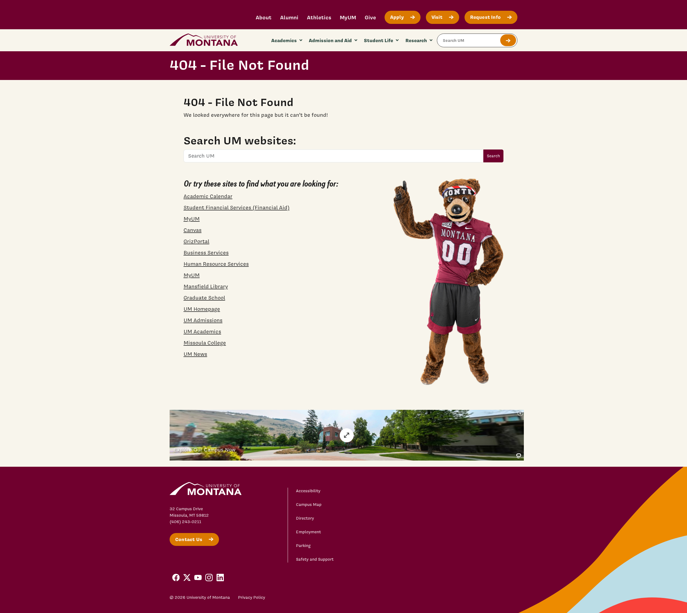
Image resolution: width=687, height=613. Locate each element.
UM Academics (202, 331)
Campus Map (308, 504)
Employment (308, 532)
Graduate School (204, 297)
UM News (195, 354)
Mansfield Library (206, 286)
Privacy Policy (251, 597)
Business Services (206, 252)
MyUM (348, 17)
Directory (305, 518)
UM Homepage (202, 308)
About (264, 17)
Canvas (193, 230)
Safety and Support (315, 559)
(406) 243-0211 (185, 521)
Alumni (289, 17)
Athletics (319, 17)
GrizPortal (196, 241)
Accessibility (308, 491)
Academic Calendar (208, 196)
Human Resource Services (216, 263)
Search (493, 156)
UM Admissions (203, 320)
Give (370, 17)
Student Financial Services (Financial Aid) (237, 207)
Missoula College (205, 342)
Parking (303, 545)
